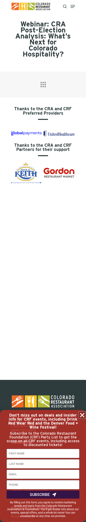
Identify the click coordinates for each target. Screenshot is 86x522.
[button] (82, 415)
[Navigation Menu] (73, 6)
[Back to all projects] (43, 84)
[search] (65, 6)
